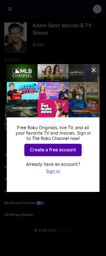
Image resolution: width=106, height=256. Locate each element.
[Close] (93, 70)
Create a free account (53, 150)
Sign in (53, 171)
